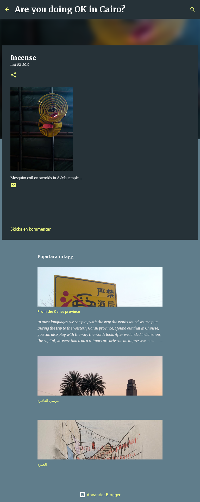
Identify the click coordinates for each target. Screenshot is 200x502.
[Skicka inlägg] (13, 187)
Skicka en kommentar (30, 229)
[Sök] (132, 9)
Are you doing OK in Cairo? (70, 9)
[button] (13, 75)
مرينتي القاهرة (48, 400)
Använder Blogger (103, 494)
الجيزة (42, 464)
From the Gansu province (59, 311)
